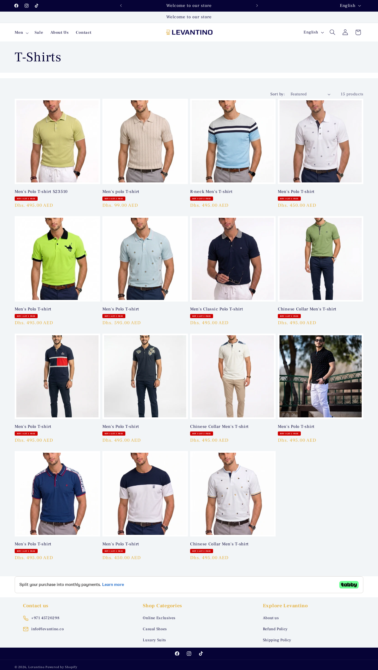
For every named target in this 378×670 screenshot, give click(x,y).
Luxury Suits (154, 640)
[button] (21, 33)
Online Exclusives (159, 618)
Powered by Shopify (61, 667)
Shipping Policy (277, 640)
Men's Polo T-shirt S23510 (41, 191)
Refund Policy (275, 629)
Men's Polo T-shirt (296, 191)
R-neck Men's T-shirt (211, 191)
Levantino (36, 667)
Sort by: (277, 94)
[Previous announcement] (121, 5)
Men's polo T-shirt (120, 191)
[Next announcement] (257, 5)
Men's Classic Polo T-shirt (216, 309)
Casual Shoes (155, 629)
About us (271, 618)
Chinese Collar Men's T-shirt (307, 309)
